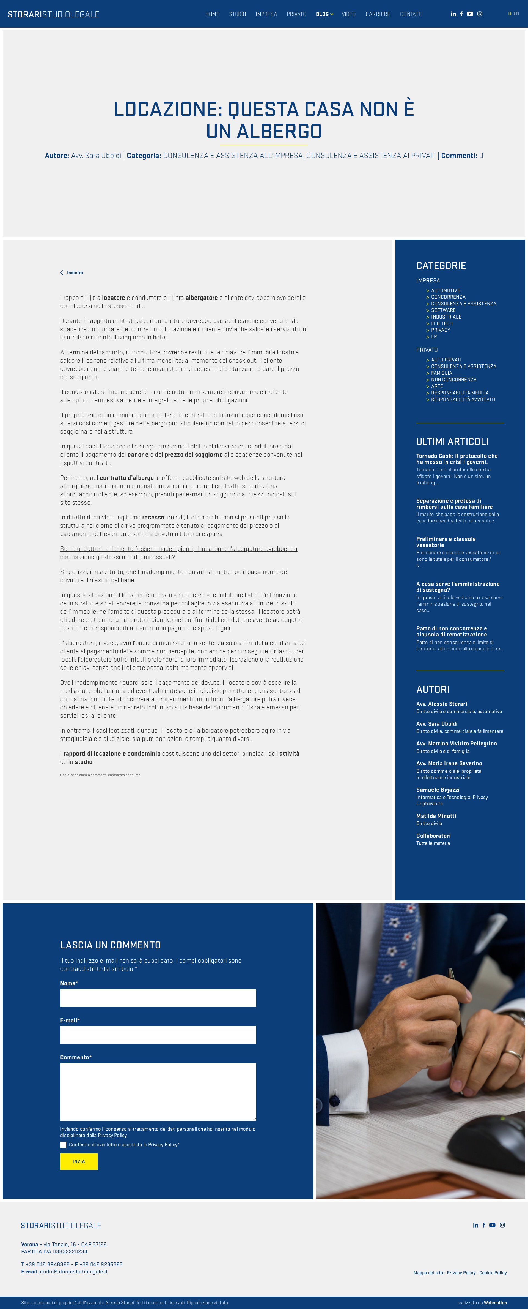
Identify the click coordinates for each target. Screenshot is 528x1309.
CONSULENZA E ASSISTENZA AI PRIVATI (371, 155)
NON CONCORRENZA (454, 380)
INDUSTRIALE (446, 317)
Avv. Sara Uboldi (96, 155)
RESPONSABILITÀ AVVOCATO (463, 399)
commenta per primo (124, 775)
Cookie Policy (493, 1273)
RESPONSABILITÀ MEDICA (460, 393)
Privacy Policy (112, 1135)
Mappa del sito (428, 1273)
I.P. (434, 337)
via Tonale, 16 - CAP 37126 (75, 1244)
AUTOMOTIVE (445, 290)
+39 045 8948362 (48, 1264)
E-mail (68, 1020)
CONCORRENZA (448, 297)
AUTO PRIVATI (446, 360)
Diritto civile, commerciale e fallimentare (459, 727)
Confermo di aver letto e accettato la (123, 1145)
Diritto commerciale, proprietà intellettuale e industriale (449, 770)
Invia (79, 1161)
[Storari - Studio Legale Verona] (53, 14)
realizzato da (482, 1303)
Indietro (75, 273)
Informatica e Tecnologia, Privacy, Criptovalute (452, 797)
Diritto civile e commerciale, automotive (459, 708)
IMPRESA (428, 280)
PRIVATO (427, 350)
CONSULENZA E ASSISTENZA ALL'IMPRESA (233, 155)
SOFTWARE (443, 310)
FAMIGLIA (441, 373)
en (516, 14)
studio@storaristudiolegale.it (73, 1271)
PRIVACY (440, 330)
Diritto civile (436, 820)
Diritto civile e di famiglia (456, 747)
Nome (67, 983)
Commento (74, 1057)
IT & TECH (442, 323)
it (510, 14)
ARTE (437, 386)
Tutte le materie (433, 840)
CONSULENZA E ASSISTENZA (464, 304)
